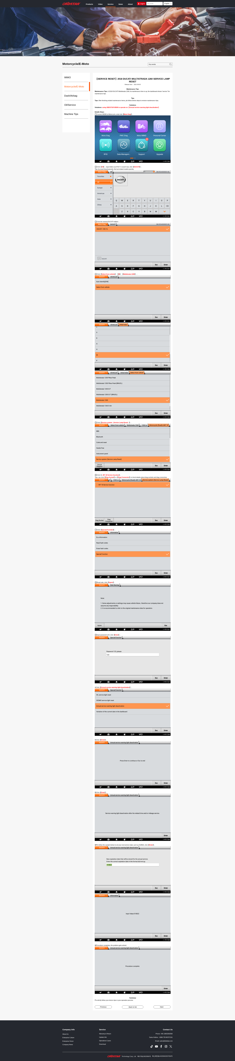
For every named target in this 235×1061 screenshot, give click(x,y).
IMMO (67, 77)
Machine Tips (71, 114)
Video (100, 4)
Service (110, 4)
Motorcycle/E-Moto (74, 86)
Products (89, 4)
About (130, 4)
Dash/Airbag (70, 95)
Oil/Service (70, 105)
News (121, 4)
